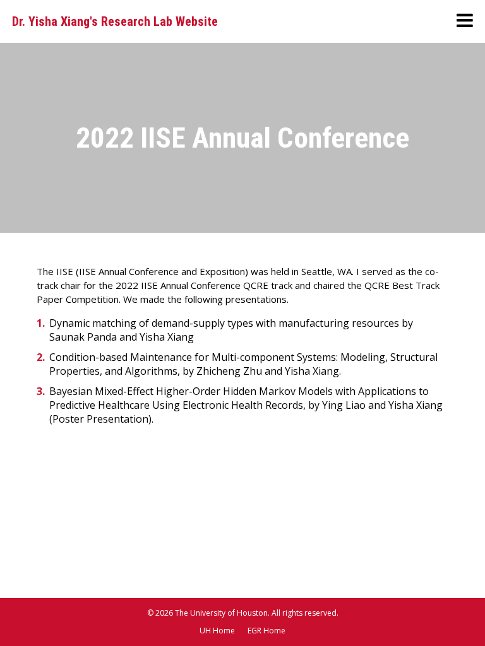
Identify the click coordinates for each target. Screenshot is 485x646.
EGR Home (266, 630)
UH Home (217, 630)
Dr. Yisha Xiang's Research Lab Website (115, 21)
